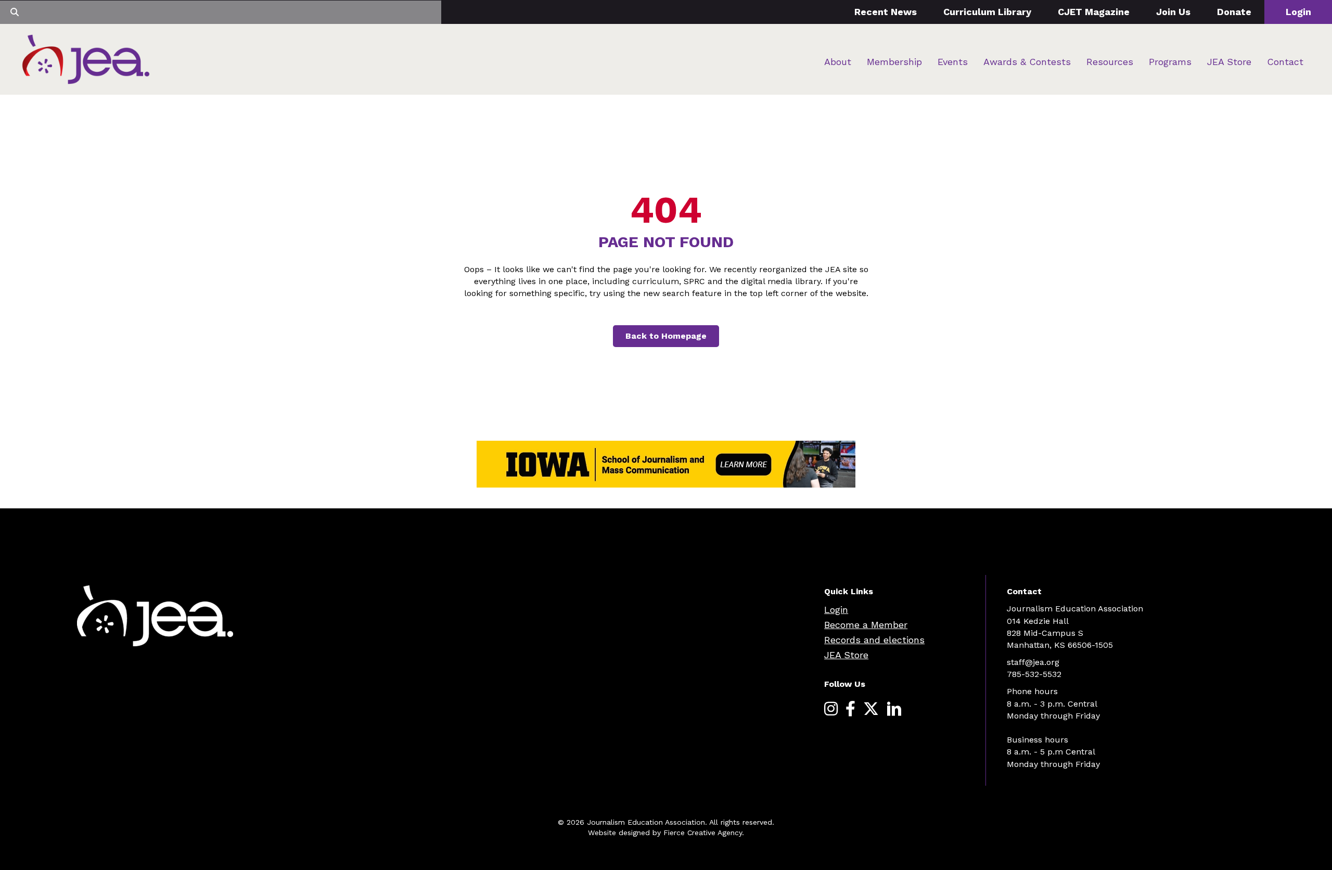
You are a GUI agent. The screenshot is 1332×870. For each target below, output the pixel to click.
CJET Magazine (1094, 11)
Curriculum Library (987, 11)
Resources (1109, 61)
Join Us (1173, 11)
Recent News (885, 11)
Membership (894, 61)
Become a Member (865, 624)
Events (953, 61)
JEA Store (1229, 61)
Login (1298, 11)
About (837, 61)
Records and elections (874, 639)
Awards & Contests (1027, 61)
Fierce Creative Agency (702, 832)
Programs (1170, 61)
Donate (1234, 11)
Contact (1285, 61)
